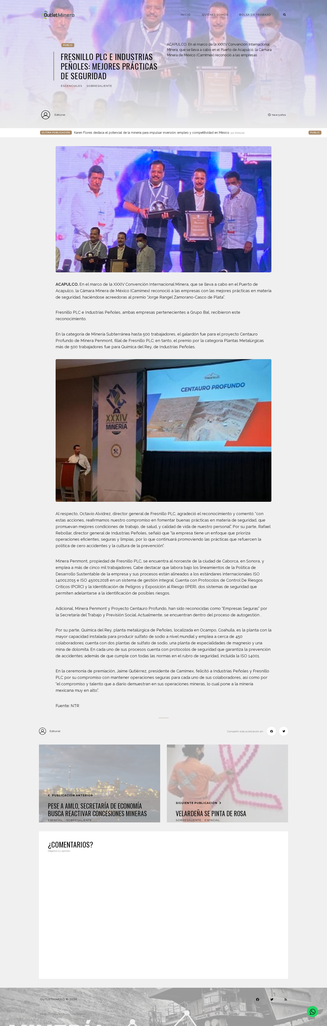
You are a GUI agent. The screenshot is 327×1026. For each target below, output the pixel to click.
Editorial (59, 114)
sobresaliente (99, 85)
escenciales (71, 85)
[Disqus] (163, 913)
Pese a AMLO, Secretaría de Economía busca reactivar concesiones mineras (97, 809)
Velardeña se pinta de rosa (211, 813)
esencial (55, 820)
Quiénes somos (215, 14)
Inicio (186, 14)
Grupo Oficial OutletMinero (70, 1014)
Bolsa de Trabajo (255, 14)
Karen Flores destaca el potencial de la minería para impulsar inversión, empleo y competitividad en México (159, 132)
